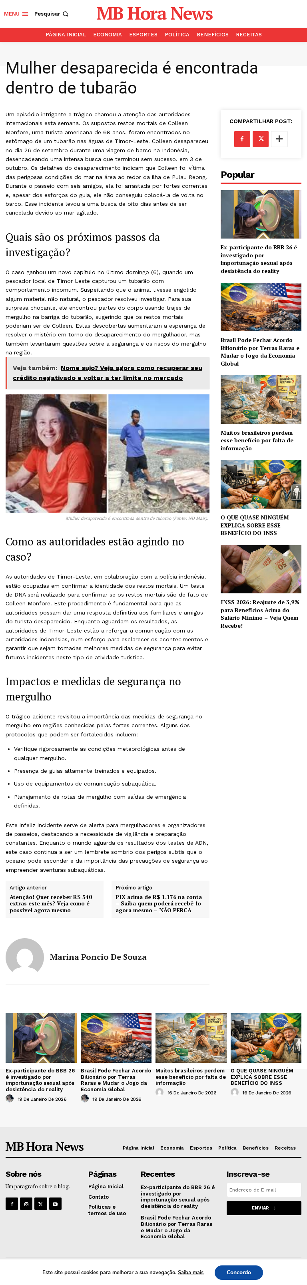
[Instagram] (26, 1203)
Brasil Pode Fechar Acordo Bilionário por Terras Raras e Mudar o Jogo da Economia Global (260, 351)
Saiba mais (190, 1272)
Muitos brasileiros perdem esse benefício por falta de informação (257, 440)
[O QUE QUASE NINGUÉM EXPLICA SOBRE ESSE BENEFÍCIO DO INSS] (261, 484)
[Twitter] (261, 139)
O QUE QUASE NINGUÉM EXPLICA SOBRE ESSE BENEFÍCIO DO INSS (255, 525)
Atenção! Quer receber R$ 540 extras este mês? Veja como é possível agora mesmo (51, 904)
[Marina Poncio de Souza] (25, 957)
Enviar (260, 1208)
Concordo (239, 1272)
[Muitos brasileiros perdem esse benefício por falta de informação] (261, 399)
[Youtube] (55, 1203)
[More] (279, 139)
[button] (52, 14)
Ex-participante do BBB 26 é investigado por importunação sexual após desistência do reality (259, 259)
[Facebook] (242, 139)
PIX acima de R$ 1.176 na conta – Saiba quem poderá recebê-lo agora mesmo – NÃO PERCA (159, 904)
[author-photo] (11, 1098)
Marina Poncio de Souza (98, 957)
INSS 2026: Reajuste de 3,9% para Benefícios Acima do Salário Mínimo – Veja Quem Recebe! (260, 613)
